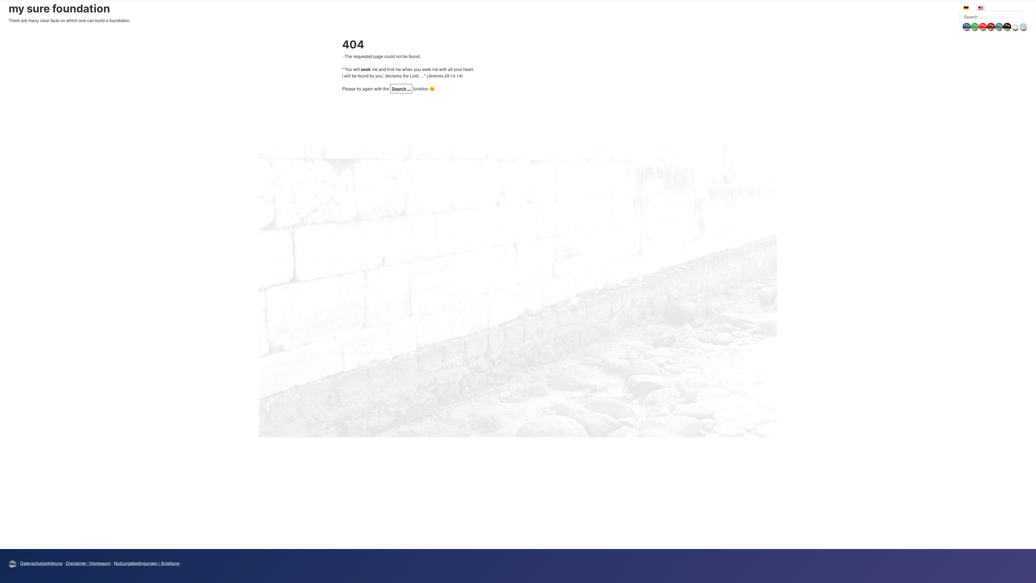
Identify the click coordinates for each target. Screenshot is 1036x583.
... (961, 26)
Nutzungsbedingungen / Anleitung (146, 563)
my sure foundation (59, 8)
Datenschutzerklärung (41, 563)
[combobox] (991, 17)
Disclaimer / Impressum (88, 563)
